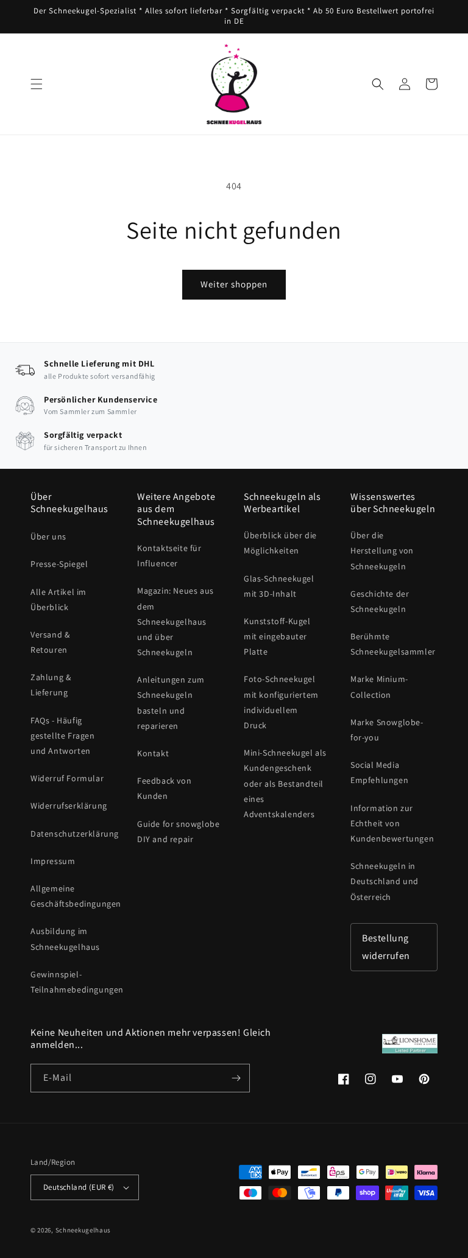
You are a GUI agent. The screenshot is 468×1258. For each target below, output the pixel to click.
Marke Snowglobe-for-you (387, 730)
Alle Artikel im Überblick (58, 599)
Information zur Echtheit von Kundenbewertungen (392, 823)
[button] (36, 84)
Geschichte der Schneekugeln (379, 601)
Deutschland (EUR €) (79, 1187)
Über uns (48, 536)
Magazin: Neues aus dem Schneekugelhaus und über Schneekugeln (175, 621)
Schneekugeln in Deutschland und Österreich (384, 881)
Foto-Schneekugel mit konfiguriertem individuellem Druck (281, 702)
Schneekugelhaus (84, 1230)
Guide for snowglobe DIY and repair (178, 831)
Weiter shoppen (234, 284)
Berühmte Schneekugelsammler (393, 644)
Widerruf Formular (67, 778)
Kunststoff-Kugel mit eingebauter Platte (277, 636)
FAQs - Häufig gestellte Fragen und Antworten (62, 735)
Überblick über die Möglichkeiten (280, 543)
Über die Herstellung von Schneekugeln (382, 550)
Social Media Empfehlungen (379, 772)
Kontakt (153, 753)
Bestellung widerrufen (386, 947)
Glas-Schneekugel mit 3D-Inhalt (279, 586)
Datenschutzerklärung (74, 833)
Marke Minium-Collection (379, 686)
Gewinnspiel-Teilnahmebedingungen (77, 982)
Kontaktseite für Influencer (169, 556)
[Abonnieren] (235, 1078)
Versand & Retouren (49, 642)
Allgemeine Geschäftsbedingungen (75, 896)
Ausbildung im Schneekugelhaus (65, 939)
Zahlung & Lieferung (50, 685)
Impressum (52, 861)
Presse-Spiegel (59, 563)
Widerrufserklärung (68, 805)
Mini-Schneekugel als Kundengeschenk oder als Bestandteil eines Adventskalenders (285, 783)
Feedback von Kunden (164, 788)
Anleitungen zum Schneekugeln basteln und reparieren (171, 702)
